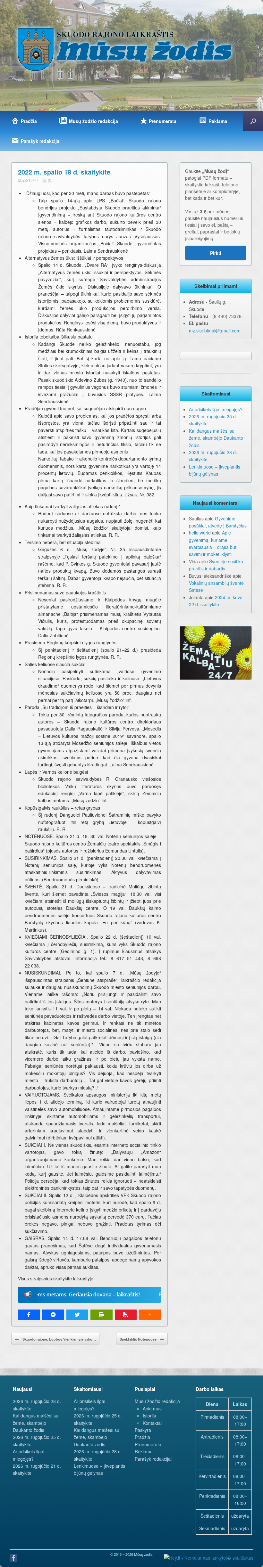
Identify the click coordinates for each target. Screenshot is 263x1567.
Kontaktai (152, 1423)
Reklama (144, 1451)
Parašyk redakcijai (153, 1459)
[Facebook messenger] (53, 1315)
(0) (50, 180)
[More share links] (150, 1315)
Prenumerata (148, 1444)
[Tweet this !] (77, 1315)
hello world (200, 532)
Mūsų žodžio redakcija (157, 1401)
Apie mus (152, 1408)
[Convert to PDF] (126, 1315)
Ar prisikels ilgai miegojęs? (215, 409)
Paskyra (143, 1430)
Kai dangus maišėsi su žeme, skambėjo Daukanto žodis (216, 438)
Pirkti (215, 253)
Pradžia (142, 1437)
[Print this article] (101, 1315)
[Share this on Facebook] (29, 1315)
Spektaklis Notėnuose (142, 1338)
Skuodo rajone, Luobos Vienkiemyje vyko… (55, 1338)
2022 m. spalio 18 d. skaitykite (64, 171)
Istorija (149, 1415)
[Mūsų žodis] (125, 49)
